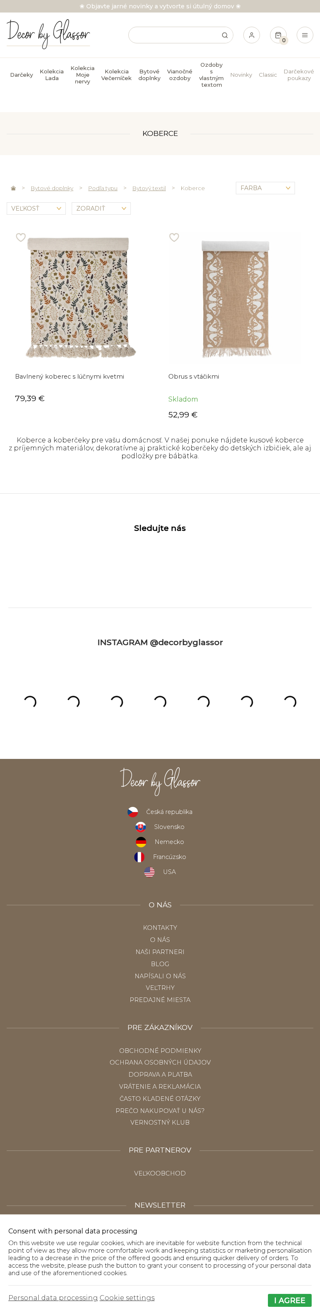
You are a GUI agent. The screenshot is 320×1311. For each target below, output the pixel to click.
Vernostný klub (160, 1122)
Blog (160, 964)
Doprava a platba (160, 1074)
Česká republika (169, 812)
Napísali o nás (160, 976)
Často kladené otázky (160, 1099)
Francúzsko (169, 857)
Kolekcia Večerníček (116, 74)
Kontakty (160, 928)
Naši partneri (160, 952)
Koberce (193, 188)
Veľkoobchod (160, 1173)
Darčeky (21, 74)
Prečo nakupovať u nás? (160, 1111)
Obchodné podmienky (160, 1051)
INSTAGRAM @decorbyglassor (160, 642)
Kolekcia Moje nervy (82, 75)
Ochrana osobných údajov (160, 1062)
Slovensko (169, 827)
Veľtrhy (160, 988)
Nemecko (169, 842)
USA (169, 872)
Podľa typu (103, 188)
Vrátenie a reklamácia (160, 1086)
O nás (160, 940)
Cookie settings (127, 1298)
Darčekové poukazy (299, 74)
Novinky (241, 74)
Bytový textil (149, 188)
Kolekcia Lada (52, 74)
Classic (268, 74)
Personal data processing (53, 1298)
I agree (289, 1300)
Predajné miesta (160, 1000)
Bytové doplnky (52, 188)
